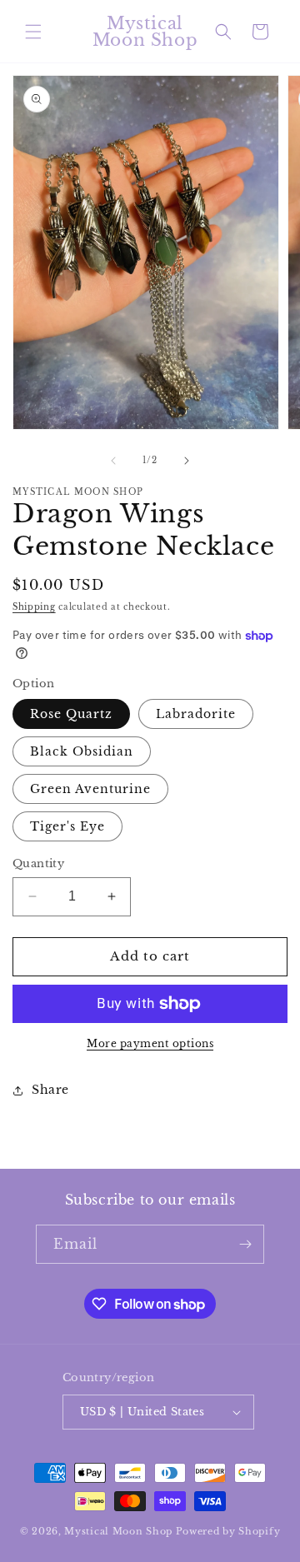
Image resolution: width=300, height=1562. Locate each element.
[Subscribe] (245, 1244)
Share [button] (50, 1089)
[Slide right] (186, 460)
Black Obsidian (81, 751)
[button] (33, 31)
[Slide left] (113, 460)
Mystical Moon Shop (118, 1531)
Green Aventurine (90, 788)
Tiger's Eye (67, 826)
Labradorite (196, 713)
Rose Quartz (71, 713)
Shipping (34, 606)
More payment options (150, 1043)
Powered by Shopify (228, 1531)
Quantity (38, 863)
